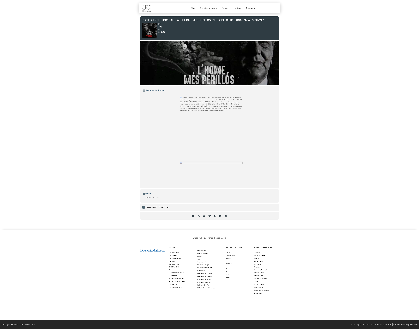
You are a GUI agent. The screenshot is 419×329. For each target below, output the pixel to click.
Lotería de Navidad (260, 270)
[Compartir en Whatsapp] (215, 215)
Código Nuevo (259, 284)
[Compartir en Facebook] (193, 215)
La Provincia (201, 270)
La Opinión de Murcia (204, 279)
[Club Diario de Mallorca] (147, 8)
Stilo (227, 275)
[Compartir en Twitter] (198, 215)
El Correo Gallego (203, 265)
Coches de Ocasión (260, 278)
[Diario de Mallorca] (152, 250)
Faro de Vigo (173, 284)
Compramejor (258, 261)
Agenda (225, 8)
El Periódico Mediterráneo (177, 281)
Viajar (227, 278)
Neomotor (257, 267)
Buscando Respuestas (261, 290)
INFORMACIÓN (174, 267)
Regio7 (199, 256)
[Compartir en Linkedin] (204, 215)
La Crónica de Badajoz (176, 287)
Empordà (172, 261)
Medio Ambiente (259, 255)
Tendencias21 (258, 252)
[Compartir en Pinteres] (209, 215)
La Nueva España (203, 285)
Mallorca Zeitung (202, 253)
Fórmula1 (257, 258)
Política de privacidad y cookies (377, 324)
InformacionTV (230, 255)
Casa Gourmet (259, 287)
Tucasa (256, 281)
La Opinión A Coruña (204, 282)
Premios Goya (258, 276)
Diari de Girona (174, 252)
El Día (171, 270)
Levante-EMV (201, 250)
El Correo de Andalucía (204, 267)
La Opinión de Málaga (204, 276)
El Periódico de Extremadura (206, 288)
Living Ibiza (258, 293)
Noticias (237, 8)
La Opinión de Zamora (204, 273)
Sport (199, 259)
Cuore (228, 269)
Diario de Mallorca (175, 258)
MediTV (228, 258)
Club (193, 8)
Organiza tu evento (208, 8)
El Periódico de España (176, 278)
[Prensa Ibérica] (148, 259)
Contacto (250, 8)
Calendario (151, 207)
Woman (228, 272)
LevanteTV (229, 252)
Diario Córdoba (174, 264)
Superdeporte (201, 262)
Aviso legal (356, 324)
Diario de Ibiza (173, 255)
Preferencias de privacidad (405, 324)
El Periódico (173, 276)
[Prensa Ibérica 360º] (152, 273)
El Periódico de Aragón (176, 273)
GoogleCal (164, 207)
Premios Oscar (259, 273)
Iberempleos (258, 264)
